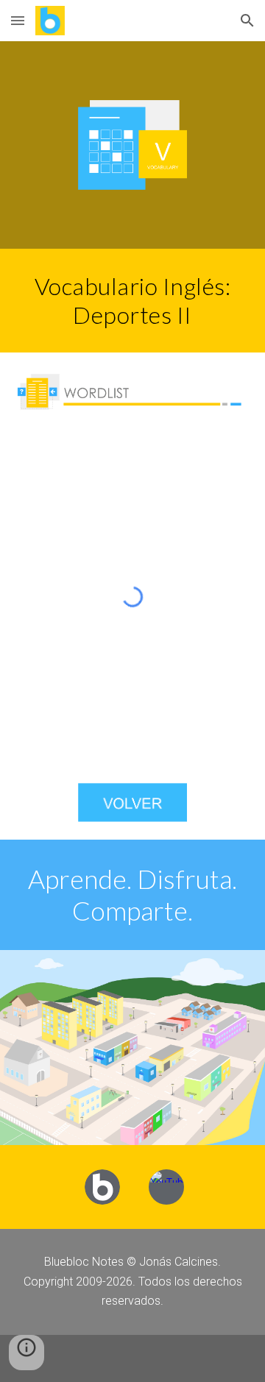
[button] (17, 20)
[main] (132, 300)
